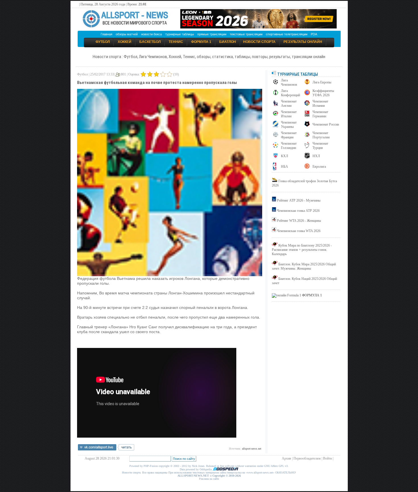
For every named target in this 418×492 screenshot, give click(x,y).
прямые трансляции (211, 34)
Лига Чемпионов (289, 82)
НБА (284, 167)
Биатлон (227, 42)
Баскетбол (150, 42)
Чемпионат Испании (320, 103)
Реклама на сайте (209, 478)
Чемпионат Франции (289, 135)
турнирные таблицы (179, 34)
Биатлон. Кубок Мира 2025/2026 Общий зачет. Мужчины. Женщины (304, 266)
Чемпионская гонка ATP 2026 (298, 211)
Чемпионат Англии (289, 103)
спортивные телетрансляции (286, 34)
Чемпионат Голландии (289, 146)
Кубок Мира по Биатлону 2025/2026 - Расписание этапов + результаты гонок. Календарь (302, 249)
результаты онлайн (303, 42)
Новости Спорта (259, 42)
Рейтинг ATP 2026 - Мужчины (298, 200)
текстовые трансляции (246, 34)
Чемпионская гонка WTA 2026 (298, 231)
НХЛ (316, 156)
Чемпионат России (326, 124)
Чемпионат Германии (320, 114)
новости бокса (151, 34)
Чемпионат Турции (320, 146)
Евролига (319, 167)
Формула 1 (201, 42)
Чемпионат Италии (289, 114)
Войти (327, 458)
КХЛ (284, 156)
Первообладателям (307, 458)
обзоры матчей (127, 34)
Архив (286, 458)
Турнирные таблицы (297, 74)
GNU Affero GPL (274, 466)
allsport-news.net (251, 448)
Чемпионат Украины (289, 124)
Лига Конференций (290, 93)
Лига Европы (322, 82)
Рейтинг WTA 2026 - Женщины (299, 221)
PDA (314, 34)
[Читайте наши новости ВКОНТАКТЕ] (106, 449)
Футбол (103, 42)
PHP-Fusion (151, 466)
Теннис (176, 42)
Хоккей (124, 42)
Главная (106, 34)
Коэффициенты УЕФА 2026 (323, 93)
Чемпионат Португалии (321, 135)
